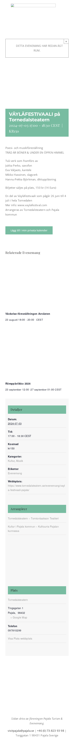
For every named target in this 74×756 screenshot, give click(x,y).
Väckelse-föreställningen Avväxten (27, 313)
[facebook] (28, 742)
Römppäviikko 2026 (18, 383)
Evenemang (15, 473)
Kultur (11, 461)
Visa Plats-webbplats (20, 638)
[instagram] (34, 742)
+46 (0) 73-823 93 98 (50, 730)
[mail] (40, 742)
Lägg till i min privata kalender (29, 230)
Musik (19, 461)
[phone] (46, 742)
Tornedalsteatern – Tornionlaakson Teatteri (33, 518)
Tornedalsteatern (18, 600)
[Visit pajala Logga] (33, 5)
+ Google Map (18, 617)
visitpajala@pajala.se (21, 730)
